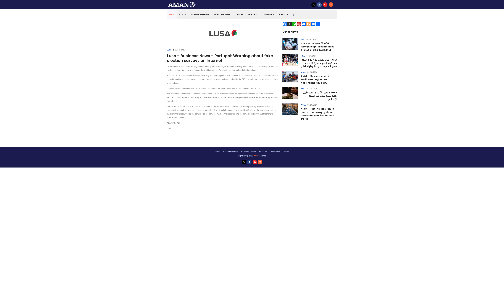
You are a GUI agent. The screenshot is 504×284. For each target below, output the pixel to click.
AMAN (256, 156)
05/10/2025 (179, 50)
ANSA (303, 72)
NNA (303, 56)
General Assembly (200, 15)
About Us (252, 15)
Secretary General (223, 15)
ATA (302, 39)
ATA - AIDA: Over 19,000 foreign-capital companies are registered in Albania (317, 47)
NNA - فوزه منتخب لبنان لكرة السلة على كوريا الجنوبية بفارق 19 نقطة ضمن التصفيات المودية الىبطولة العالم (319, 63)
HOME (171, 15)
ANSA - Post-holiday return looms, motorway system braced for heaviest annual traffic (317, 113)
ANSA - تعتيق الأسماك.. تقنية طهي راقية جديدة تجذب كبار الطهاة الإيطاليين (320, 96)
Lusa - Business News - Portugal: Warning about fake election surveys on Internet (220, 58)
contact (283, 15)
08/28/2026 (311, 39)
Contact (286, 152)
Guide (240, 15)
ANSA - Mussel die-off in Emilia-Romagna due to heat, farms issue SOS (315, 79)
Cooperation (267, 15)
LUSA (169, 50)
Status (182, 15)
